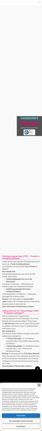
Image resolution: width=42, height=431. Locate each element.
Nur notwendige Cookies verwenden (21, 421)
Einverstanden (21, 415)
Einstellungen (21, 426)
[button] (39, 385)
